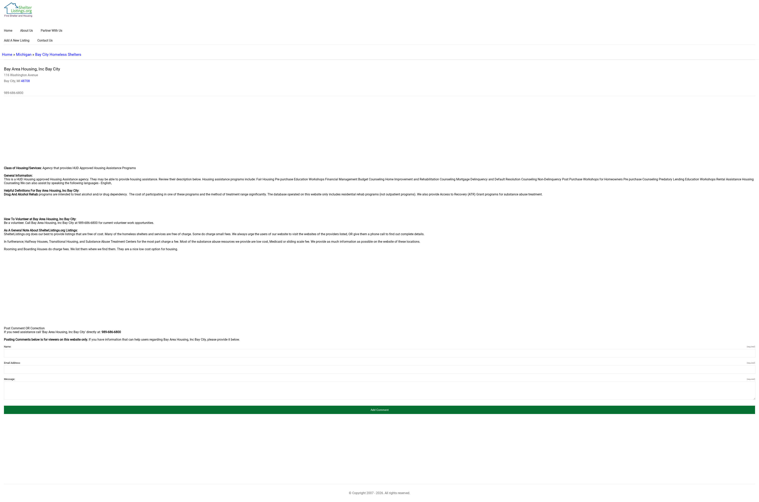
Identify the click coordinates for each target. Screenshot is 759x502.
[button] (379, 410)
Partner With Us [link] (51, 30)
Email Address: (379, 362)
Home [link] (8, 30)
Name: (379, 346)
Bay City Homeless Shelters (58, 54)
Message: (379, 379)
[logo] (18, 9)
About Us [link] (26, 30)
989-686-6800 (13, 93)
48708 (25, 81)
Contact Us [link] (45, 40)
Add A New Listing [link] (16, 40)
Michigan (23, 54)
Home (7, 54)
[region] (379, 133)
